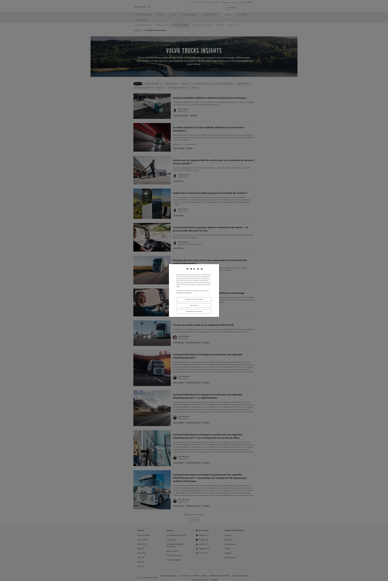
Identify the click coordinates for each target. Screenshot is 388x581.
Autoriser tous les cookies (194, 299)
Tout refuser (194, 305)
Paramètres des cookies (194, 311)
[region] (194, 290)
